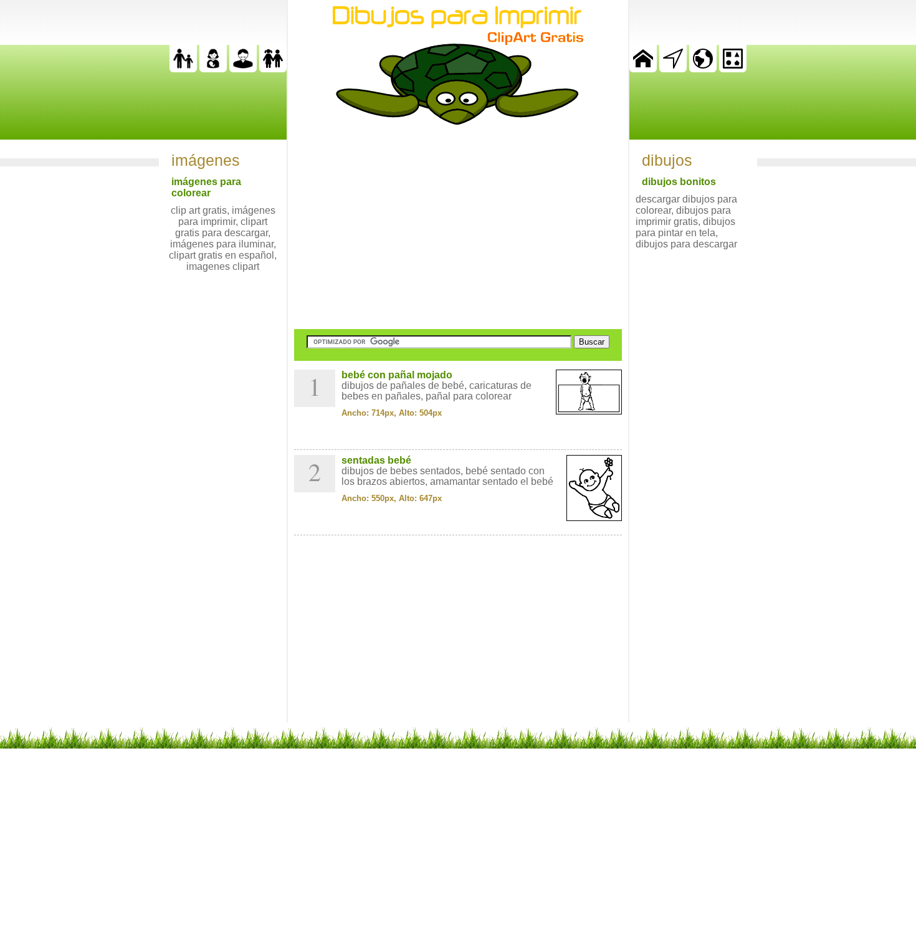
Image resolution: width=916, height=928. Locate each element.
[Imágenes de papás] (243, 69)
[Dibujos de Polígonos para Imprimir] (733, 69)
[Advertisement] (458, 227)
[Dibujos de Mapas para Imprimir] (703, 69)
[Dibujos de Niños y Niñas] (273, 69)
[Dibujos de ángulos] (673, 69)
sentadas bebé (376, 460)
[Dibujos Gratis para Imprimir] (643, 69)
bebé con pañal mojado (396, 375)
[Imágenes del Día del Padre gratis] (183, 69)
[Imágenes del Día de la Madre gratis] (213, 69)
